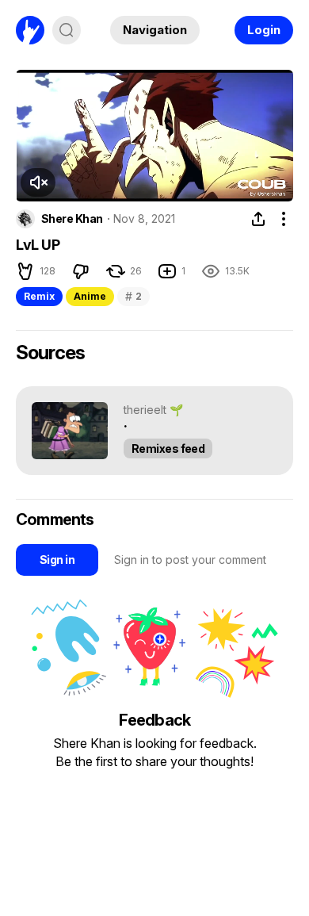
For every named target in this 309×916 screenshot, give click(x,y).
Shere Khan (71, 218)
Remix (39, 296)
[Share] (258, 218)
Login (263, 29)
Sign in (57, 559)
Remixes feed (168, 448)
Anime (90, 296)
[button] (38, 182)
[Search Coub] (66, 30)
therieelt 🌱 (153, 409)
